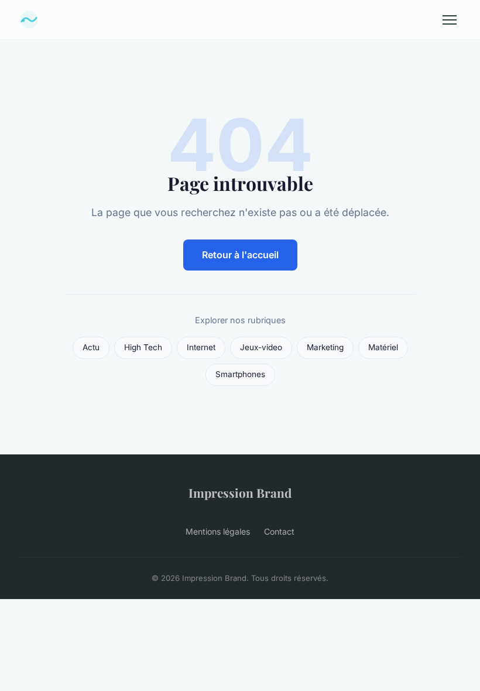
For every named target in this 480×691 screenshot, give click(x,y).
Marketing (325, 347)
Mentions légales (218, 531)
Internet (201, 347)
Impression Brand (240, 492)
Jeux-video (261, 347)
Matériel (383, 347)
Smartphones (240, 374)
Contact (279, 531)
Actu (91, 347)
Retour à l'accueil (240, 255)
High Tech (143, 347)
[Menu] (449, 20)
